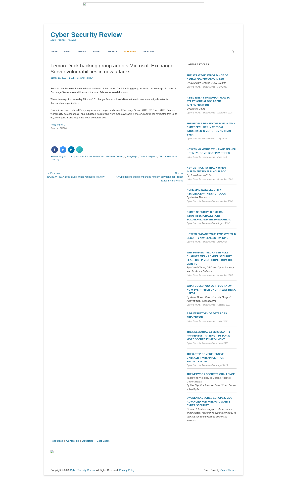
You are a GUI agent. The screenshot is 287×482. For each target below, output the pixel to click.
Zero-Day (54, 159)
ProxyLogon (132, 156)
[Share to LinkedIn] (71, 152)
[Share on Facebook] (54, 152)
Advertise (148, 51)
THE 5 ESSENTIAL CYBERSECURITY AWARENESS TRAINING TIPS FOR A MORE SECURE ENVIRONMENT (208, 335)
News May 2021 (61, 156)
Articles (81, 51)
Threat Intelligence (148, 156)
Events (97, 51)
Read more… (57, 124)
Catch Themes (228, 470)
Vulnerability (171, 156)
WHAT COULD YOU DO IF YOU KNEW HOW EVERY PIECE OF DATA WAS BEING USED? (211, 289)
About (54, 51)
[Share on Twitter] (63, 152)
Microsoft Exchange (115, 156)
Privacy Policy (127, 470)
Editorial (112, 51)
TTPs (161, 156)
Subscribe (130, 51)
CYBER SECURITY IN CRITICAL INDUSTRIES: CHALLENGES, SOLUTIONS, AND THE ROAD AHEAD (209, 216)
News (67, 51)
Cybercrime (78, 156)
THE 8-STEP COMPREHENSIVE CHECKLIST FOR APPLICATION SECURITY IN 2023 (205, 358)
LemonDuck (99, 156)
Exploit (88, 156)
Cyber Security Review (86, 34)
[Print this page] (79, 152)
